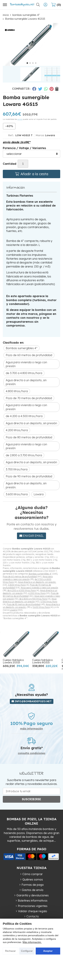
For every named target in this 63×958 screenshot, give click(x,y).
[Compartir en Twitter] (40, 89)
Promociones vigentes (32, 906)
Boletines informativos (32, 900)
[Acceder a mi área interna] (45, 4)
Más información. (32, 942)
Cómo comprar (32, 874)
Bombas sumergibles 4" (40, 573)
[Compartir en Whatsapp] (46, 89)
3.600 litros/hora (41, 607)
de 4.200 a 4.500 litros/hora (21, 590)
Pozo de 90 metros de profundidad (23, 604)
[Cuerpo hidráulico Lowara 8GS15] (45, 643)
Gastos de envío (32, 890)
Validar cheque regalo (32, 911)
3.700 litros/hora (48, 601)
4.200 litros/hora (37, 593)
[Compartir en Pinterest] (51, 89)
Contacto (32, 916)
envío (20, 119)
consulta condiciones (31, 753)
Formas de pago (33, 884)
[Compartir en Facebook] (34, 89)
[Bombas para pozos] (22, 4)
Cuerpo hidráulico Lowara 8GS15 (42, 661)
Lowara (13, 610)
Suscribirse (31, 799)
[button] (27, 63)
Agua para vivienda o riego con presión (28, 578)
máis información (31, 728)
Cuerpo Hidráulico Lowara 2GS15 (13, 661)
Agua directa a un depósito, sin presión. (37, 582)
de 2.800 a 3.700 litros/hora (33, 599)
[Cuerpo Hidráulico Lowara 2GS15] (16, 643)
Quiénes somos (32, 879)
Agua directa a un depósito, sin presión (30, 600)
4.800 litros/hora (17, 585)
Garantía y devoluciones (32, 895)
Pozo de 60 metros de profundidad (20, 576)
